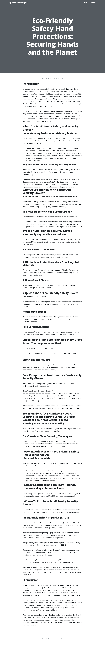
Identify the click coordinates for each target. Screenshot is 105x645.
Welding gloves (57, 600)
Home (85, 2)
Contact (93, 2)
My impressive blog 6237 (19, 3)
